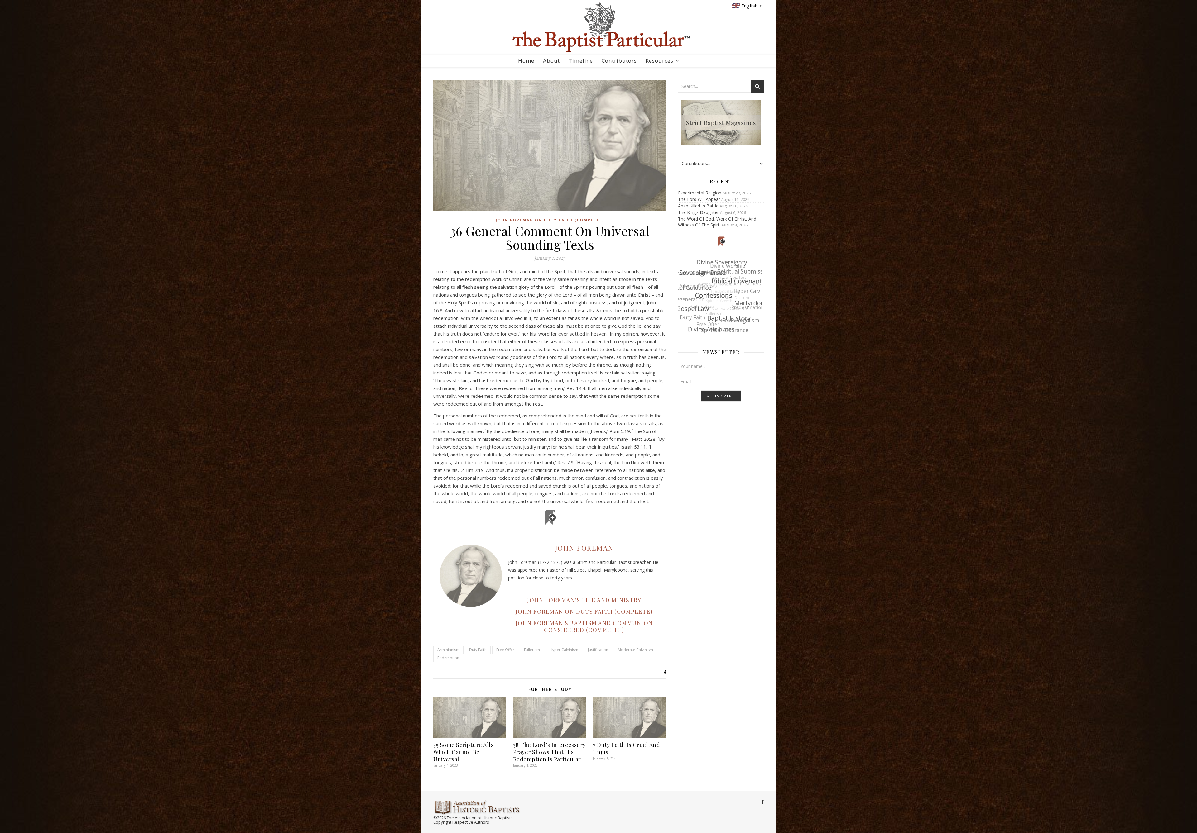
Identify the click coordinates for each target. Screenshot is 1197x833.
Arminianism (448, 649)
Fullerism (532, 649)
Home (526, 60)
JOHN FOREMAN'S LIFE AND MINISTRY (584, 600)
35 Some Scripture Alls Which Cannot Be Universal (463, 752)
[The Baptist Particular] (598, 27)
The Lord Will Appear (699, 199)
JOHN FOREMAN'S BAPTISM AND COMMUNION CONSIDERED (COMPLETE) (584, 626)
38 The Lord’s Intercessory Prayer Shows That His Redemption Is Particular (549, 752)
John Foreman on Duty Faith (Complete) (550, 220)
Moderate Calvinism (635, 649)
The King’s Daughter (698, 212)
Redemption (448, 657)
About (551, 60)
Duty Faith (478, 649)
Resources (659, 60)
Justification (598, 649)
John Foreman (584, 548)
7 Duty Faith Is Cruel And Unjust (626, 748)
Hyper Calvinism (564, 649)
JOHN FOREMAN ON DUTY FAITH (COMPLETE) (584, 611)
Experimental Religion (699, 193)
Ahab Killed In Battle (698, 206)
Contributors (619, 60)
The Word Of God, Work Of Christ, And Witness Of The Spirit (717, 222)
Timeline (581, 60)
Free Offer (505, 649)
